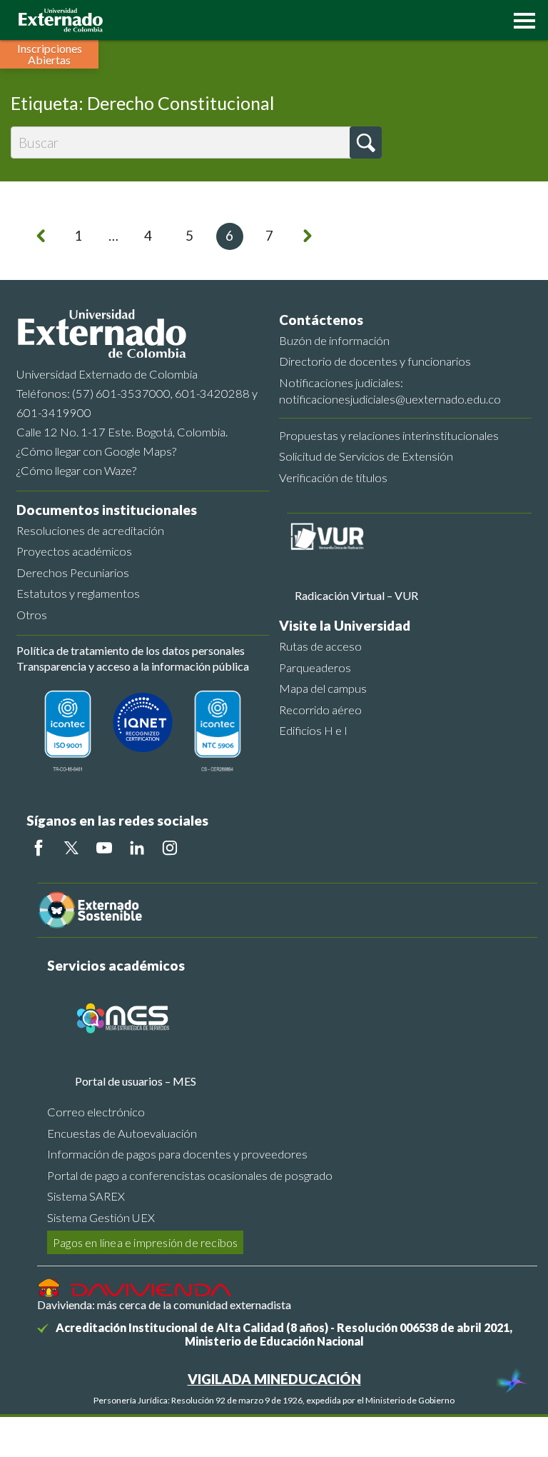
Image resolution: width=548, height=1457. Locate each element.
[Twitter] (71, 848)
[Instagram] (170, 848)
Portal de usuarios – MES (135, 1081)
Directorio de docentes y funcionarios (375, 361)
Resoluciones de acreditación (90, 530)
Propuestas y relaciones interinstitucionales (389, 435)
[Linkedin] (137, 848)
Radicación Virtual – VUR (356, 595)
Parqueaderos (315, 667)
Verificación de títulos (333, 477)
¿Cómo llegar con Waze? (76, 470)
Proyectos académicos (74, 551)
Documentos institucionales (106, 509)
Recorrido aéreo (320, 709)
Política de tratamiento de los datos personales (130, 650)
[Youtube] (104, 848)
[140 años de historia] (511, 1382)
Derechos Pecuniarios (72, 572)
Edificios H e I (313, 730)
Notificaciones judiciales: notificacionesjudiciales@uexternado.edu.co (390, 391)
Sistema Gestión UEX (101, 1217)
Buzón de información (334, 340)
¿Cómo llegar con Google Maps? (96, 451)
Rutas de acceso (320, 646)
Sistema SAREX (86, 1196)
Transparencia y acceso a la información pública (132, 666)
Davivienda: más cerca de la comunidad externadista (164, 1304)
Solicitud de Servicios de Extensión (366, 456)
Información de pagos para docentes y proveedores (177, 1154)
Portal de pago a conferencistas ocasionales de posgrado (190, 1175)
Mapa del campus (323, 688)
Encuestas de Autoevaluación (122, 1133)
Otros (31, 614)
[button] (520, 19)
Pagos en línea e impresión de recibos (145, 1242)
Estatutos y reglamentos (78, 593)
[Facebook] (38, 848)
